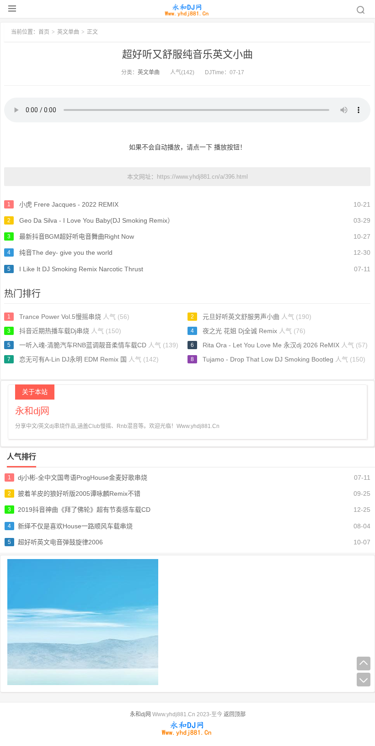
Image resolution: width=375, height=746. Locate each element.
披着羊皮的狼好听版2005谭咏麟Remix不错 (79, 493)
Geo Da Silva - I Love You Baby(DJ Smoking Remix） (96, 220)
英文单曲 (149, 72)
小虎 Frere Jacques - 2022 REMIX (68, 204)
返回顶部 (235, 714)
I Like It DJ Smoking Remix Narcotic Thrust (81, 269)
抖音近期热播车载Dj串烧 (54, 331)
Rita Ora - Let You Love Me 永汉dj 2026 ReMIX (271, 345)
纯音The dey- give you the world (65, 252)
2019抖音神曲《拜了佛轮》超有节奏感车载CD (84, 509)
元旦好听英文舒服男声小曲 (241, 316)
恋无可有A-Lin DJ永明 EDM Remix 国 (73, 359)
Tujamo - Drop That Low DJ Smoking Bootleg (268, 359)
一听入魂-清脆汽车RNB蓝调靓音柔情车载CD (82, 345)
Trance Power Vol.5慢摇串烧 (60, 316)
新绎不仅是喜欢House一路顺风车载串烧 (75, 526)
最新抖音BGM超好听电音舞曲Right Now (76, 236)
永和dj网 (140, 714)
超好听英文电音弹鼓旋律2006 (60, 542)
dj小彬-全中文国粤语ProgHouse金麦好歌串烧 (82, 477)
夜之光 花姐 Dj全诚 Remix (240, 331)
